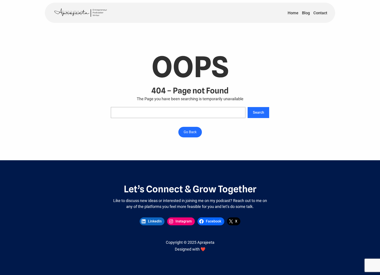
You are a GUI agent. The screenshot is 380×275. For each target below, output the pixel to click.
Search (258, 112)
